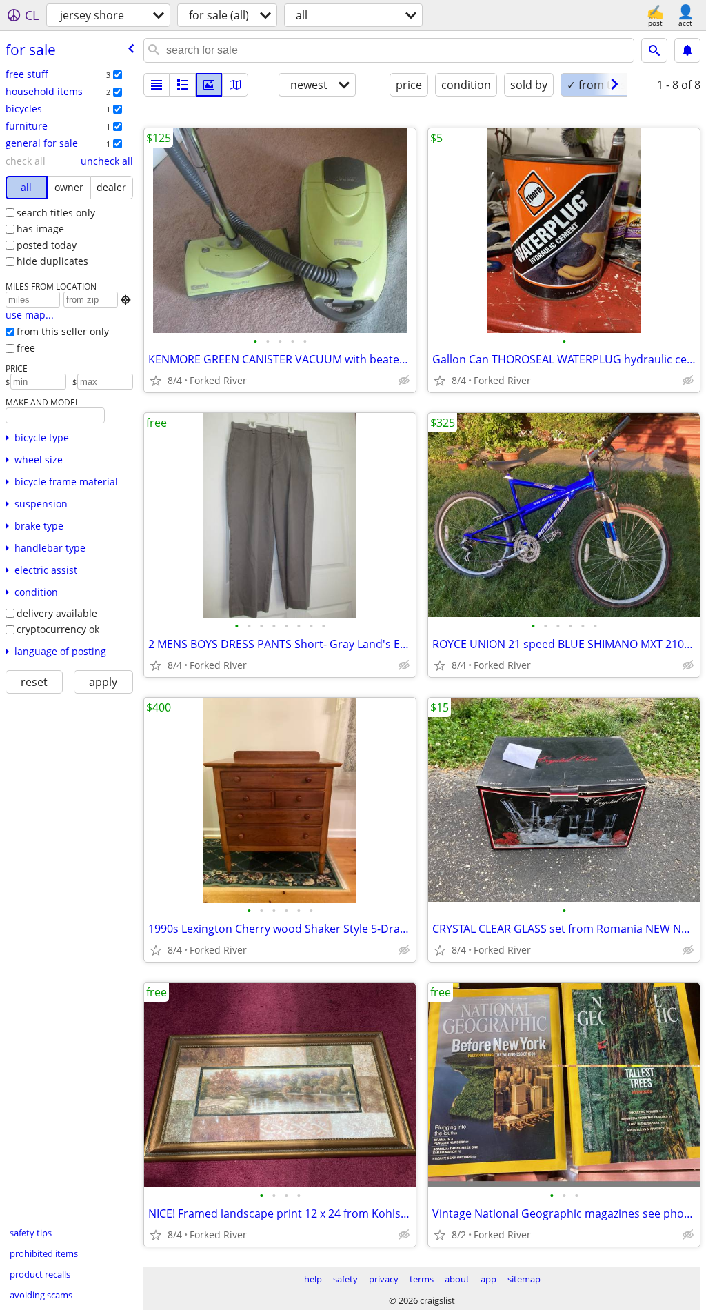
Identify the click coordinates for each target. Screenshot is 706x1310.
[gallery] (209, 85)
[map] (235, 85)
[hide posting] (404, 380)
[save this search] (687, 50)
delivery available (57, 613)
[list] (156, 85)
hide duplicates (52, 261)
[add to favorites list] (156, 380)
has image (40, 228)
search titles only (56, 212)
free (26, 347)
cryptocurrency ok (58, 629)
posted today (47, 245)
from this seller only (63, 331)
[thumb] (183, 85)
